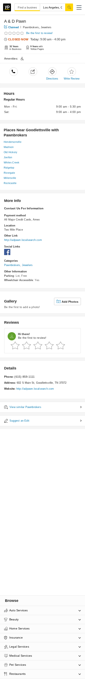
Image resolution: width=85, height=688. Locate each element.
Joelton (8, 157)
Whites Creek (11, 162)
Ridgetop (9, 167)
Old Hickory (10, 152)
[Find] (69, 7)
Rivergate (9, 172)
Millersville (10, 178)
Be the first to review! (39, 33)
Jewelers (46, 27)
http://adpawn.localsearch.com (23, 239)
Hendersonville (12, 142)
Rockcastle (10, 183)
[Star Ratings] (14, 33)
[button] (79, 7)
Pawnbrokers (31, 27)
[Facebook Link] (8, 254)
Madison (9, 147)
